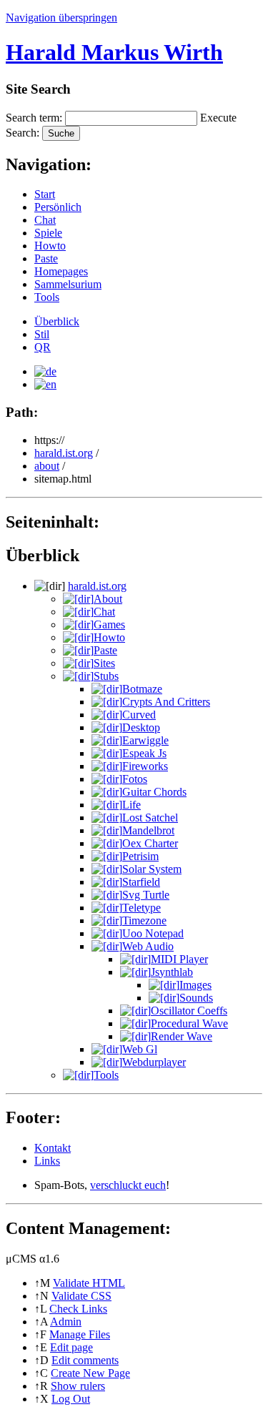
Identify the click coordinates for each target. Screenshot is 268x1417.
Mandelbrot (148, 830)
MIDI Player (179, 959)
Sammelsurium (67, 284)
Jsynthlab (172, 972)
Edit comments (85, 1360)
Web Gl (139, 1049)
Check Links (78, 1309)
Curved (139, 714)
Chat (45, 220)
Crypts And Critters (166, 702)
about (46, 466)
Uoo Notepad (153, 933)
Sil (41, 334)
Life (131, 805)
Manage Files (79, 1334)
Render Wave (181, 1036)
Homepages (61, 271)
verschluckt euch (128, 1185)
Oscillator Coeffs (189, 1010)
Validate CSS (81, 1296)
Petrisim (140, 856)
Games (109, 624)
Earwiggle (145, 740)
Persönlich (57, 207)
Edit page (71, 1347)
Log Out (70, 1399)
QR (42, 347)
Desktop (141, 727)
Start (44, 194)
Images (195, 985)
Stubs (106, 676)
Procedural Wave (189, 1023)
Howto (50, 246)
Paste (46, 258)
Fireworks (145, 766)
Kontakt (52, 1148)
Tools (46, 297)
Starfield (141, 882)
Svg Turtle (145, 895)
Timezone (144, 920)
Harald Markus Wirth (114, 52)
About (108, 599)
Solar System (152, 869)
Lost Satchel (150, 817)
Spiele (48, 233)
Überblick (56, 321)
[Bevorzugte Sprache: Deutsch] (45, 371)
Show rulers (78, 1386)
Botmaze (142, 689)
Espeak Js (144, 753)
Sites (104, 663)
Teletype (141, 908)
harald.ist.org (63, 453)
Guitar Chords (154, 792)
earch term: (34, 118)
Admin (65, 1321)
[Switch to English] (45, 384)
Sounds (196, 998)
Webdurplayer (154, 1062)
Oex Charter (150, 843)
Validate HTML (89, 1283)
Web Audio (148, 946)
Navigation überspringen (61, 17)
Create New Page (90, 1373)
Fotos (134, 779)
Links (47, 1161)
